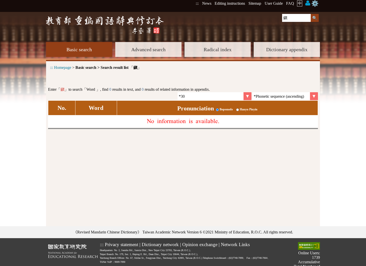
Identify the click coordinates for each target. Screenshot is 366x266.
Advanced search (148, 49)
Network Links (235, 244)
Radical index (218, 49)
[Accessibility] (309, 246)
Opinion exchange (199, 244)
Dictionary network (160, 244)
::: (197, 3)
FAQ (290, 3)
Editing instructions (230, 3)
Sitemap (254, 3)
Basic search (79, 49)
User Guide (274, 3)
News (206, 3)
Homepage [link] (62, 67)
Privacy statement (121, 244)
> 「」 (95, 67)
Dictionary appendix (286, 49)
